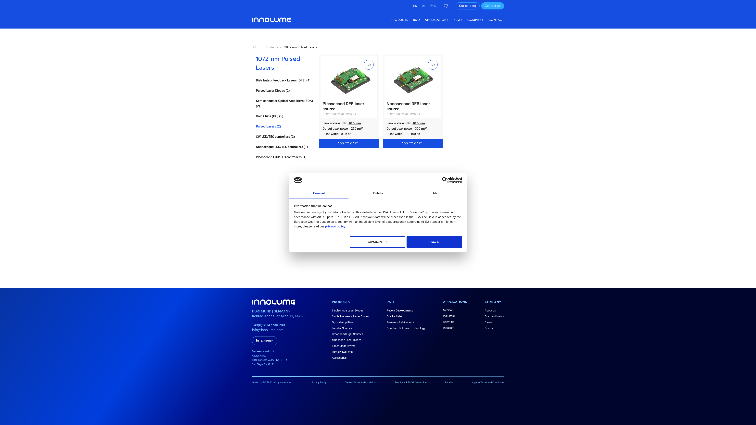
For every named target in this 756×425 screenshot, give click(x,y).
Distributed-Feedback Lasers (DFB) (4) (283, 80)
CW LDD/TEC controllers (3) (275, 137)
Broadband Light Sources (347, 334)
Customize (375, 242)
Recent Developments (400, 310)
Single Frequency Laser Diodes (350, 316)
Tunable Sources (342, 328)
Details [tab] (378, 193)
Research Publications (400, 322)
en (415, 6)
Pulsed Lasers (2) (268, 126)
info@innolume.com (268, 330)
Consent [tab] (319, 193)
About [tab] (437, 193)
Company (493, 302)
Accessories (339, 357)
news (458, 20)
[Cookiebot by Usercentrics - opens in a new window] (445, 180)
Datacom (448, 327)
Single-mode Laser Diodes (347, 310)
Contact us (492, 6)
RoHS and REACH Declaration (411, 382)
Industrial (449, 316)
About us (490, 310)
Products (399, 20)
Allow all (434, 242)
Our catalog (467, 6)
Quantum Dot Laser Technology (406, 328)
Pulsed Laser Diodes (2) (273, 90)
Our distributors (494, 316)
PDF (369, 65)
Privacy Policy (318, 382)
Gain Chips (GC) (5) (269, 116)
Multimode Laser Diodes (346, 340)
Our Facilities (394, 316)
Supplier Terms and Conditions (487, 382)
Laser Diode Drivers (343, 345)
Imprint (449, 382)
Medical (447, 310)
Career (489, 322)
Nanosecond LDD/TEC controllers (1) (282, 147)
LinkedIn (267, 341)
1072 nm (354, 123)
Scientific (448, 321)
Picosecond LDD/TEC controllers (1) (281, 157)
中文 (433, 5)
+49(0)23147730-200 (268, 325)
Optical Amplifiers (342, 322)
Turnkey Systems (342, 351)
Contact (496, 20)
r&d (416, 20)
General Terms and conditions (361, 382)
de (424, 6)
